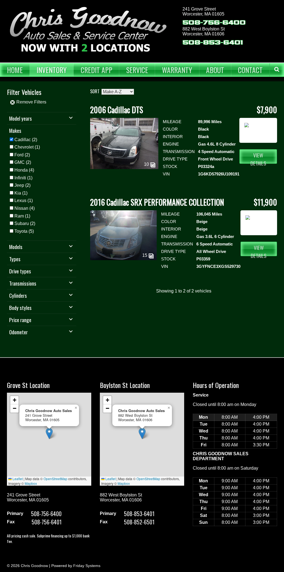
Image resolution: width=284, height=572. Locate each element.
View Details (258, 157)
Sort (95, 91)
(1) (27, 147)
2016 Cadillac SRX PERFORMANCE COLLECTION (157, 202)
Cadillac (22, 139)
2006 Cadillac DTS (116, 109)
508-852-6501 (139, 522)
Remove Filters (30, 102)
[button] (49, 433)
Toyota (20, 231)
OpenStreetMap (55, 478)
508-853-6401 (212, 42)
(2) (25, 139)
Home (15, 69)
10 (147, 164)
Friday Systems (86, 565)
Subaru (21, 223)
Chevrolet (24, 147)
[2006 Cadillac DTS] (124, 167)
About (215, 69)
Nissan (21, 208)
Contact (250, 69)
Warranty (177, 69)
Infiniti (20, 177)
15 (145, 255)
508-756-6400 (214, 23)
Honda (21, 170)
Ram (19, 216)
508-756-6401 (47, 522)
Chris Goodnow (34, 565)
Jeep (19, 185)
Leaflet (17, 478)
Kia (17, 193)
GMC (19, 162)
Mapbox (31, 483)
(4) (24, 170)
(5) (24, 231)
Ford (19, 154)
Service (137, 69)
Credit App (96, 69)
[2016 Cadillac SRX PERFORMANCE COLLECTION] (123, 258)
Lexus (20, 200)
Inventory (52, 69)
